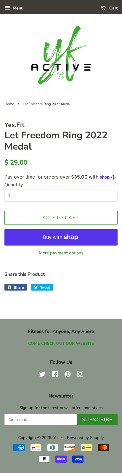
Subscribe (97, 419)
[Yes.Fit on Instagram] (80, 375)
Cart (113, 8)
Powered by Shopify (85, 437)
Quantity (13, 185)
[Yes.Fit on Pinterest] (67, 375)
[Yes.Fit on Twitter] (42, 375)
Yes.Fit (59, 437)
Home (9, 104)
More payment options (61, 253)
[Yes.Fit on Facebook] (55, 375)
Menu (17, 8)
